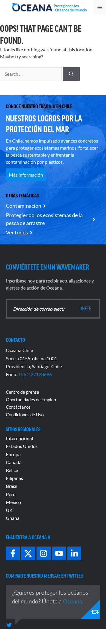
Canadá (13, 462)
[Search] (71, 74)
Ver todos (17, 232)
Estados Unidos (22, 446)
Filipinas (14, 478)
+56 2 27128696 (35, 374)
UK (9, 510)
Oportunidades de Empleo (31, 399)
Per (9, 494)
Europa (13, 454)
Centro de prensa (22, 392)
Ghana (12, 518)
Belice (12, 470)
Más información (26, 174)
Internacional (19, 438)
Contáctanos (18, 407)
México (13, 502)
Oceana (72, 601)
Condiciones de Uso (25, 414)
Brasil (11, 486)
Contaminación (23, 205)
